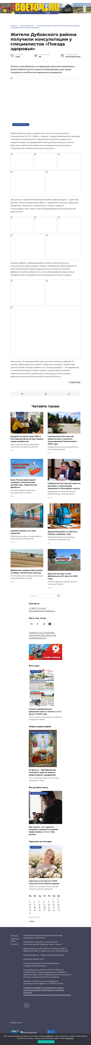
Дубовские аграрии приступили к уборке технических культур (27, 571)
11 (34, 905)
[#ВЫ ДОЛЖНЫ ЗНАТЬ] (45, 823)
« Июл (31, 921)
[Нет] (88, 1039)
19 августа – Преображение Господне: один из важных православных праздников (42, 772)
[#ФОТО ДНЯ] (42, 705)
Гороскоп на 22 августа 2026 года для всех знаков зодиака (44, 882)
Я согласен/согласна (46, 1042)
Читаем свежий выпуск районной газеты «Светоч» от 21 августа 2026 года (45, 711)
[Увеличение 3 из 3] (77, 309)
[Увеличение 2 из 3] (77, 282)
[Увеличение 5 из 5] (77, 173)
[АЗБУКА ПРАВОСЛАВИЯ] (43, 766)
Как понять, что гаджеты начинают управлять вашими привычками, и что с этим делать (43, 830)
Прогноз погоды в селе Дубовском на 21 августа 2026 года (63, 576)
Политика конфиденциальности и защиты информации (47, 995)
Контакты (15, 944)
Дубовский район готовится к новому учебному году (63, 532)
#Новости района (21, 124)
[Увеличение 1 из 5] (30, 156)
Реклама (14, 936)
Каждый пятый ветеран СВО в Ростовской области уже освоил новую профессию (27, 438)
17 (30, 907)
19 (39, 907)
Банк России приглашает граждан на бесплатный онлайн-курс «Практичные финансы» (24, 483)
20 (44, 907)
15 (53, 905)
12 (39, 905)
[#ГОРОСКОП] (45, 877)
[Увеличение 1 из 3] (42, 282)
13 (44, 905)
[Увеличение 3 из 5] (77, 156)
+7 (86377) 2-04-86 (37, 608)
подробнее (49, 1036)
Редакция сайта (15, 940)
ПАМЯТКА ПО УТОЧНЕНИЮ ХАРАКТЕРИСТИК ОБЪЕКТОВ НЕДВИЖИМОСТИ (42, 635)
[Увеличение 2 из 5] (54, 156)
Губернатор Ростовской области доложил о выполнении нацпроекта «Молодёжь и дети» (64, 485)
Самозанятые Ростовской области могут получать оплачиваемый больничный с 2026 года (62, 440)
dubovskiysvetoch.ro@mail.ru (42, 611)
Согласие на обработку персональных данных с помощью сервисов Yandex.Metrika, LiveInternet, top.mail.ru (43, 990)
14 (49, 905)
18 (35, 907)
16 (58, 905)
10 (30, 905)
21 (49, 907)
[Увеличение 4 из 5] (42, 173)
